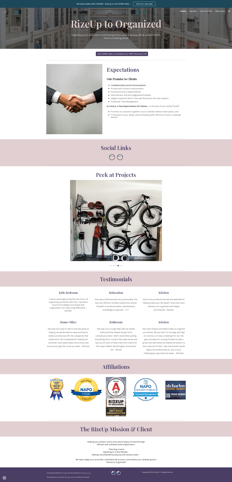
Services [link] (193, 11)
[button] (229, 11)
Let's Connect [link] (206, 11)
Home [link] (183, 11)
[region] (116, 4)
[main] (116, 28)
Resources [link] (220, 11)
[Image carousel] (116, 223)
